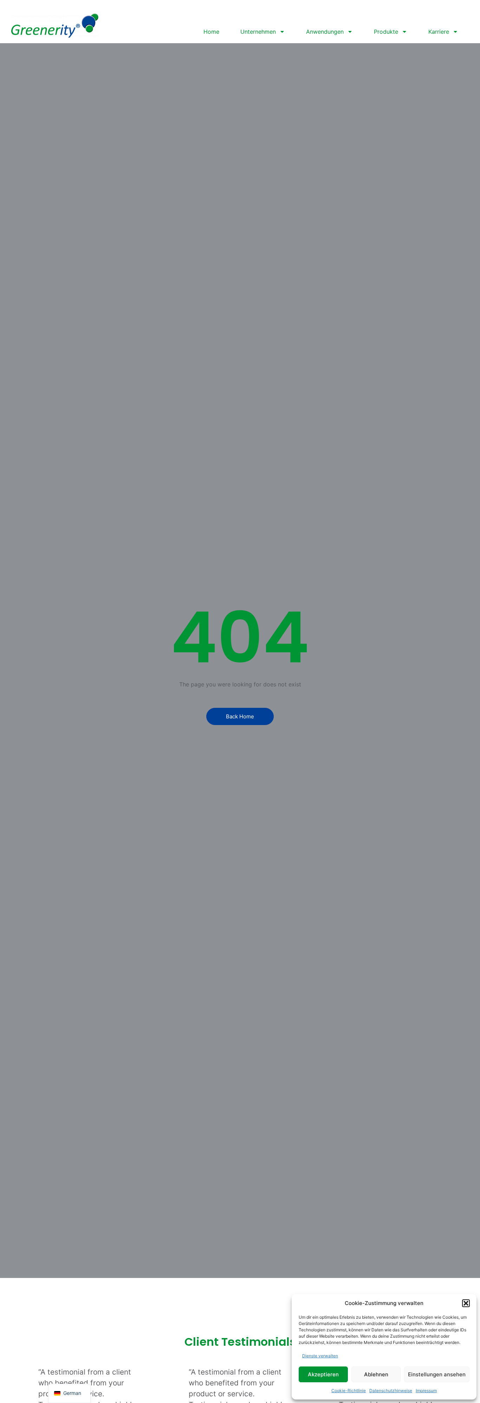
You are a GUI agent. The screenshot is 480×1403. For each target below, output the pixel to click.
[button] (465, 1303)
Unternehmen (258, 31)
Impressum (426, 1390)
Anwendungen (325, 31)
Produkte (386, 31)
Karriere (438, 31)
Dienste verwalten (320, 1355)
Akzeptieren (323, 1374)
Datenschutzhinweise (390, 1390)
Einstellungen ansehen (437, 1374)
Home (211, 31)
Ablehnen (376, 1374)
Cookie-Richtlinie (348, 1390)
